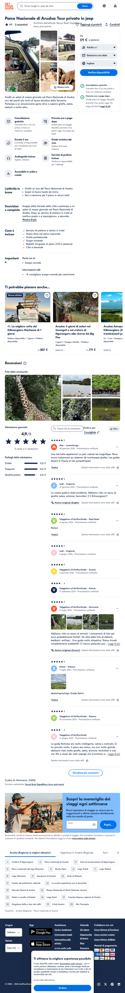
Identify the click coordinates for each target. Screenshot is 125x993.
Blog (82, 943)
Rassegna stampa (84, 950)
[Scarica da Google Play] (40, 932)
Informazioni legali (63, 934)
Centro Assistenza (63, 930)
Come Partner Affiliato (104, 939)
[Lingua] (104, 5)
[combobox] (47, 6)
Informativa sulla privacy (83, 838)
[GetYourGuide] (9, 6)
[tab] (30, 853)
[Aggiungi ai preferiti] (47, 295)
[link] (27, 323)
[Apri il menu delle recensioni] (117, 447)
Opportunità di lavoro (86, 936)
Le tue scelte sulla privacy (63, 950)
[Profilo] (115, 6)
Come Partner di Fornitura (106, 930)
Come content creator (104, 934)
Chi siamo (84, 930)
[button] (16, 24)
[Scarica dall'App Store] (40, 944)
